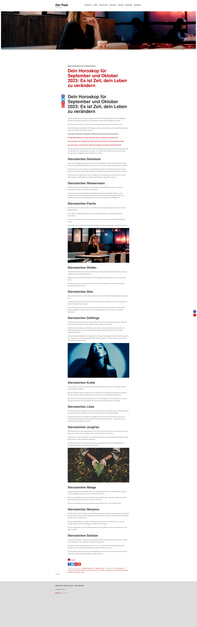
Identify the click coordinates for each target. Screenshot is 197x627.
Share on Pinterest (63, 102)
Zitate (82, 572)
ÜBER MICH (137, 5)
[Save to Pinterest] (194, 315)
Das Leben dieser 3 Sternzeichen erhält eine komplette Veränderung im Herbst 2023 (94, 145)
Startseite (88, 5)
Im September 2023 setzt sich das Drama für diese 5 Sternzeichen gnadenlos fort (93, 137)
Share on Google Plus (63, 106)
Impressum (59, 585)
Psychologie (103, 5)
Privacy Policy (68, 585)
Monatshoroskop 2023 (76, 66)
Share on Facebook (63, 96)
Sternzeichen (76, 572)
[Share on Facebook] (194, 311)
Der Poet (61, 5)
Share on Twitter (63, 99)
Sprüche (121, 5)
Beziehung (128, 5)
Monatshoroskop (123, 570)
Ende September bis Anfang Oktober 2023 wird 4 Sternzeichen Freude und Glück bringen (96, 141)
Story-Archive (79, 585)
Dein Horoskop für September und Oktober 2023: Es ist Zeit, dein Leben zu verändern (97, 77)
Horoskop (112, 5)
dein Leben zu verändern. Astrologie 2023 (103, 570)
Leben (95, 5)
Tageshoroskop (90, 66)
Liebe (116, 570)
